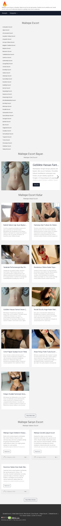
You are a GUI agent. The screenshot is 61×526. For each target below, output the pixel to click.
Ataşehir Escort (7, 39)
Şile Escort (6, 124)
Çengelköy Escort (8, 63)
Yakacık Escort (7, 149)
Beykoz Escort (7, 48)
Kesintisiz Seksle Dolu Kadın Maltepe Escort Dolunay (21, 467)
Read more (7, 451)
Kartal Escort (6, 88)
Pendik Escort (6, 109)
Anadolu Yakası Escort (9, 36)
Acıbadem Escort (7, 27)
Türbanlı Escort (53, 513)
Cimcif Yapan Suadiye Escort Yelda (15, 352)
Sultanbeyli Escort (8, 133)
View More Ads (30, 415)
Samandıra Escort (8, 112)
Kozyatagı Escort (7, 97)
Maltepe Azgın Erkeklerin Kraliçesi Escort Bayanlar (20, 433)
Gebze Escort (6, 72)
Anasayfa (4, 13)
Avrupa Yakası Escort (8, 42)
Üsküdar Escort (7, 146)
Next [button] (58, 176)
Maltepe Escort (7, 106)
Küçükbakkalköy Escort (9, 100)
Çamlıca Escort (7, 57)
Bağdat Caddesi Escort (9, 45)
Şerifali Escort (7, 121)
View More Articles (30, 500)
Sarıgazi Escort (7, 118)
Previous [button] (3, 176)
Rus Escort (27, 513)
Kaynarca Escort (7, 94)
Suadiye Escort (7, 130)
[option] (30, 175)
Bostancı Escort (7, 51)
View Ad (36, 185)
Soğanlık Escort (7, 127)
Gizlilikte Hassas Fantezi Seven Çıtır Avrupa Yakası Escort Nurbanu (26, 309)
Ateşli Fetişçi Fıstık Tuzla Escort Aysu (46, 352)
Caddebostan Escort (8, 54)
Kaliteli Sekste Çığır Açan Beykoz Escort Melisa (19, 225)
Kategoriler (13, 13)
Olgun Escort (43, 513)
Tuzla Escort (6, 140)
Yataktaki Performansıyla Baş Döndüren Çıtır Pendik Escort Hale (25, 267)
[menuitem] (4, 13)
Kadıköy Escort (7, 85)
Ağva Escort (6, 30)
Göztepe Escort (7, 76)
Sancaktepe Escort (8, 115)
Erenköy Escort (7, 69)
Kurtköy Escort (7, 103)
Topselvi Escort (7, 137)
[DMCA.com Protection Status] (14, 517)
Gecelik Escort (7, 513)
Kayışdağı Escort (7, 91)
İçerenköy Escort (7, 79)
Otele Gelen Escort (17, 513)
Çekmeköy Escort (7, 60)
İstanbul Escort (7, 82)
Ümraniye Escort (7, 143)
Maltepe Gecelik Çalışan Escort (44, 433)
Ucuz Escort (34, 513)
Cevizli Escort (6, 66)
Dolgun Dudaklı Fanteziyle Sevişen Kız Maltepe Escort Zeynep (24, 394)
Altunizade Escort (8, 33)
